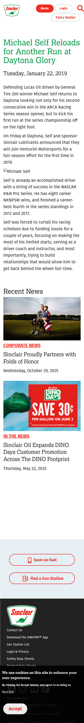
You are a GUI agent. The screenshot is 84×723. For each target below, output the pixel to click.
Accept (15, 708)
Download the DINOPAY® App (27, 637)
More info (8, 692)
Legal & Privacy (18, 651)
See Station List (18, 644)
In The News (16, 435)
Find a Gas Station (46, 578)
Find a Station (65, 17)
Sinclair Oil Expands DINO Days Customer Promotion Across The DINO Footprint (36, 452)
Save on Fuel (44, 560)
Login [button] (63, 8)
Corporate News (22, 345)
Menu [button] (45, 8)
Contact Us (14, 630)
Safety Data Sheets (20, 658)
